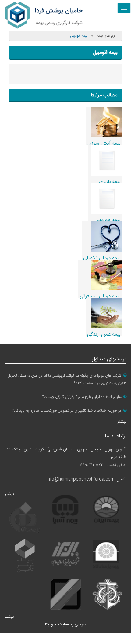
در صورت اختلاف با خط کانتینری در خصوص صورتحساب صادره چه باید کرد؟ (67, 411)
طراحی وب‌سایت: (65, 624)
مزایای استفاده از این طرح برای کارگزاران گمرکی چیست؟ (82, 397)
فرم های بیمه (106, 36)
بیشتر (121, 421)
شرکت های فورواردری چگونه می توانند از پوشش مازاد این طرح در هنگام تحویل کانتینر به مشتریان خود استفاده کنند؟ (67, 379)
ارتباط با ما (115, 436)
